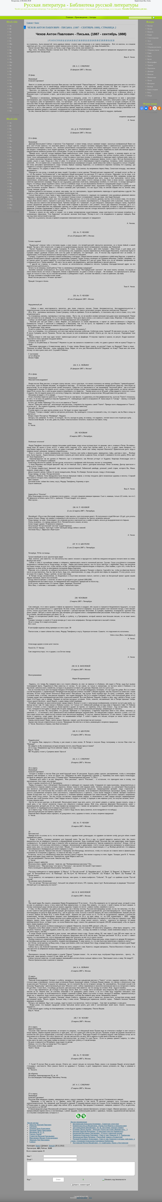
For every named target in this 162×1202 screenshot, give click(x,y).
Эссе (149, 41)
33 (113, 40)
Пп (10, 71)
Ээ (10, 105)
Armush (52, 1146)
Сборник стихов (153, 50)
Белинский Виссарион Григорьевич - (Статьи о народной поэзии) (97, 1133)
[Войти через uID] (142, 108)
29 (104, 40)
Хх (10, 89)
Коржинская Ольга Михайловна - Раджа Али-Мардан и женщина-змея (100, 1126)
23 (91, 40)
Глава (149, 53)
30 (106, 40)
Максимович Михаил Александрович (43, 1138)
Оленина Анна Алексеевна (39, 1128)
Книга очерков (152, 89)
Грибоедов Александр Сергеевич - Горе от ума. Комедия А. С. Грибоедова (101, 1135)
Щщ (10, 102)
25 (95, 40)
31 (109, 40)
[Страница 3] (83, 1118)
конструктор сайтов (82, 1197)
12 (65, 40)
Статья (149, 44)
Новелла (150, 74)
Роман (149, 35)
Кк (10, 56)
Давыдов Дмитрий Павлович (40, 1125)
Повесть (150, 32)
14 (70, 40)
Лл (10, 59)
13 (68, 40)
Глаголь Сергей (35, 1134)
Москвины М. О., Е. (37, 1132)
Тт (10, 80)
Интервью (151, 83)
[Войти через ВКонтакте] (146, 108)
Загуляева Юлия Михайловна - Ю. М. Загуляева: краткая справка (98, 1128)
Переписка (151, 68)
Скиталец (33, 1127)
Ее (10, 41)
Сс (10, 77)
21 (86, 40)
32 (111, 40)
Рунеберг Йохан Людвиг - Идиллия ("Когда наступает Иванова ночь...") (100, 1129)
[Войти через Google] (155, 108)
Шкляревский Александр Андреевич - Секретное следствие (96, 1124)
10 (61, 40)
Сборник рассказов (154, 47)
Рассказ (150, 26)
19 (81, 40)
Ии (10, 50)
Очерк (149, 96)
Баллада (150, 86)
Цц (10, 93)
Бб (10, 29)
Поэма (149, 29)
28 (102, 40)
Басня (149, 59)
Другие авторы (32, 1123)
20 (84, 40)
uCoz (90, 1197)
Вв (10, 32)
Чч (10, 96)
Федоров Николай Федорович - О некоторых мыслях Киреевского (98, 1131)
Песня (149, 80)
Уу (10, 83)
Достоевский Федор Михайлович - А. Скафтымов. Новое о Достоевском (100, 1143)
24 (93, 40)
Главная (69, 17)
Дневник (150, 71)
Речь (149, 93)
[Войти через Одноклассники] (159, 108)
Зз (10, 47)
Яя (10, 111)
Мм (10, 62)
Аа (10, 26)
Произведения (81, 17)
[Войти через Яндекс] (150, 108)
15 (72, 40)
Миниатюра (151, 77)
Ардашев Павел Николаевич (40, 1130)
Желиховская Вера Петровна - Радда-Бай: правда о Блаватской (97, 1137)
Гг (10, 35)
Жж (10, 44)
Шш (10, 99)
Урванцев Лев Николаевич (39, 1140)
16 (75, 40)
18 (79, 40)
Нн (10, 65)
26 (97, 40)
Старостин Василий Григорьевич (41, 1136)
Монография (152, 62)
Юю (10, 108)
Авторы (92, 17)
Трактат (150, 65)
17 (77, 40)
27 (100, 40)
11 (63, 40)
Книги (37, 23)
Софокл (32, 1142)
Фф (10, 86)
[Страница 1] (78, 1118)
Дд (10, 38)
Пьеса (149, 56)
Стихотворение (153, 38)
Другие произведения (78, 1122)
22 (88, 40)
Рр (10, 74)
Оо (10, 68)
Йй (10, 53)
